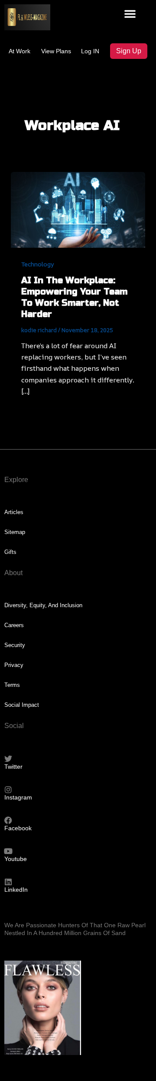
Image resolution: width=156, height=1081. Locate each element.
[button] (130, 13)
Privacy (13, 665)
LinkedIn (16, 889)
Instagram (18, 797)
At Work (19, 51)
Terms (12, 685)
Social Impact (21, 705)
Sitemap (14, 532)
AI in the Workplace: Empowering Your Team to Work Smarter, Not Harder (74, 297)
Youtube (15, 858)
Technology (37, 264)
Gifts (10, 552)
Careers (14, 625)
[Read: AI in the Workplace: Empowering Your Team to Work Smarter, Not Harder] (78, 209)
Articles (13, 512)
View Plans (56, 51)
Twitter (13, 766)
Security (14, 645)
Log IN (90, 51)
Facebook (18, 828)
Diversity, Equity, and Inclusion (43, 605)
